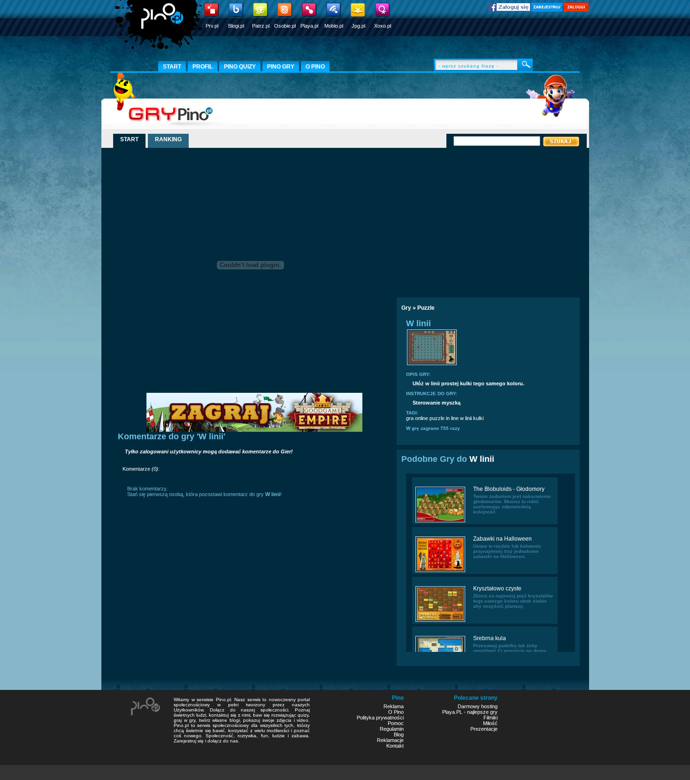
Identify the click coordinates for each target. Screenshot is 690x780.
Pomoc (396, 723)
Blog (399, 734)
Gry (406, 308)
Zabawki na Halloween (502, 538)
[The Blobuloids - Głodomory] (440, 521)
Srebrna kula (489, 638)
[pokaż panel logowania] (576, 10)
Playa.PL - (454, 712)
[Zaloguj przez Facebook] (509, 9)
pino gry (280, 66)
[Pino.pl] (159, 28)
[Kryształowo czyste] (440, 621)
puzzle (437, 418)
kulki (478, 418)
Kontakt (395, 746)
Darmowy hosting (478, 706)
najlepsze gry (482, 712)
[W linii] (432, 364)
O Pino (396, 712)
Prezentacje (484, 729)
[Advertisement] (478, 219)
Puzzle (426, 308)
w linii (466, 418)
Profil (202, 66)
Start (172, 66)
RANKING (168, 139)
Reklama (393, 706)
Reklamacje (390, 740)
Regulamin (392, 729)
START (129, 139)
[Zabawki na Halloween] (440, 571)
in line (452, 418)
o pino (315, 66)
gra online (417, 418)
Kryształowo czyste (497, 588)
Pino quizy (240, 66)
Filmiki (490, 717)
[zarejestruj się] (546, 10)
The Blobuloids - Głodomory (508, 489)
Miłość (490, 723)
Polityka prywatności (380, 717)
